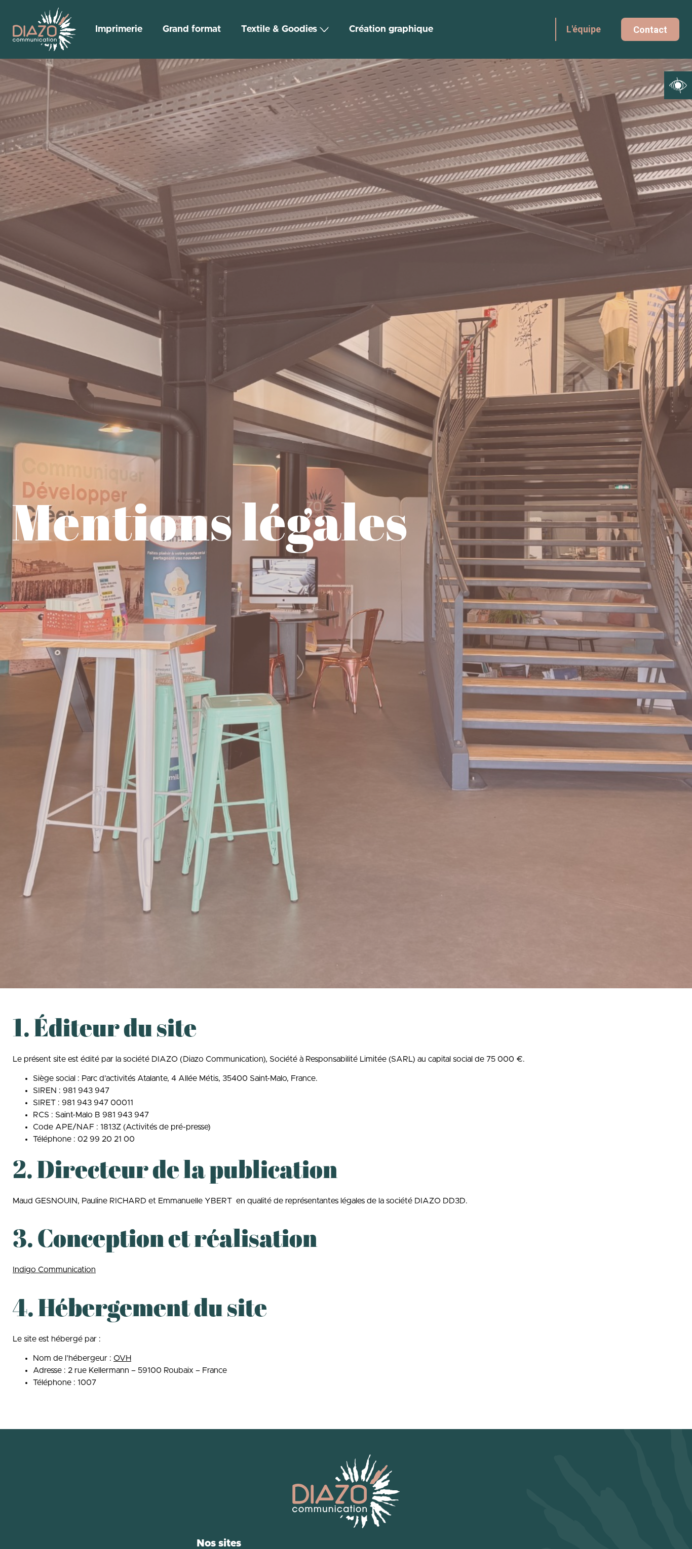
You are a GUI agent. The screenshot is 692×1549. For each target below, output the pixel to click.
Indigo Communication (54, 1270)
